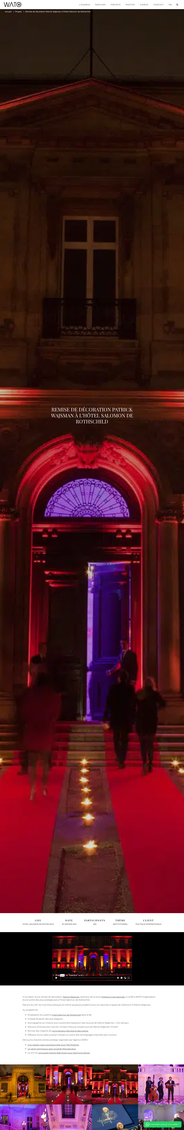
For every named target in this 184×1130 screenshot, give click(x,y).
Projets (116, 4)
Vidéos (144, 4)
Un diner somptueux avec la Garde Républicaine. (52, 1049)
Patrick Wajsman (71, 997)
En (170, 4)
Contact (158, 4)
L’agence (84, 4)
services (100, 4)
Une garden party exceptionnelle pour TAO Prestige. (53, 1045)
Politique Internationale (113, 997)
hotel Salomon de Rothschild (66, 1015)
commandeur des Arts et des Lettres (70, 1031)
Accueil (8, 11)
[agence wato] (12, 4)
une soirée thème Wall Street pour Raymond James (64, 1053)
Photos (130, 4)
